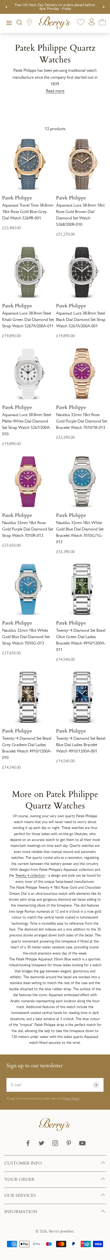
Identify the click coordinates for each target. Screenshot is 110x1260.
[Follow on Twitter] (41, 1143)
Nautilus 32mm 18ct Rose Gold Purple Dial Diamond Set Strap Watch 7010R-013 (27, 529)
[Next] (104, 7)
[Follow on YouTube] (82, 1143)
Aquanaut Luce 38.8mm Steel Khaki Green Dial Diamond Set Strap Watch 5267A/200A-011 (28, 319)
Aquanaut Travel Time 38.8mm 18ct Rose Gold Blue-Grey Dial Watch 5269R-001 (27, 211)
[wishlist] (80, 23)
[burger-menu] (9, 23)
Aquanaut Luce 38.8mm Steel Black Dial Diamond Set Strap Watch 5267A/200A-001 (80, 319)
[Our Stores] (29, 23)
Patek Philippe (17, 197)
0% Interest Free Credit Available (55, 7)
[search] (19, 23)
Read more (55, 90)
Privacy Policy (71, 1098)
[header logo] (55, 23)
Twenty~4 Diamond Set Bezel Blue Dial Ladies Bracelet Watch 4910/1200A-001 (80, 745)
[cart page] (102, 23)
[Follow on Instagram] (55, 1143)
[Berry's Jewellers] (55, 1129)
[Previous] (6, 7)
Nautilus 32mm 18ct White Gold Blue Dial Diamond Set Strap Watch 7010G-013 (26, 637)
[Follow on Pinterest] (68, 1143)
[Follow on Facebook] (28, 1143)
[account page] (92, 23)
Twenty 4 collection (30, 875)
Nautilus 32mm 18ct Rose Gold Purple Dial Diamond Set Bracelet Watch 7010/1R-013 (81, 421)
